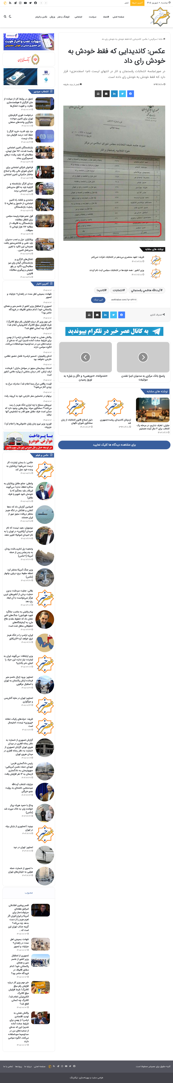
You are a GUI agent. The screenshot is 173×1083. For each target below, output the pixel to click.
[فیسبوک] (130, 93)
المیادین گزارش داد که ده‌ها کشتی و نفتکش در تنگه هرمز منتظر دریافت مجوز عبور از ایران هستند (19, 512)
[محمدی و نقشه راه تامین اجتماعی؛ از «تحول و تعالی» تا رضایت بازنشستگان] (44, 204)
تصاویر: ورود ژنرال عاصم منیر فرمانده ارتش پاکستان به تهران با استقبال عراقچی (18, 680)
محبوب (29, 893)
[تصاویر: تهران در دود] (44, 855)
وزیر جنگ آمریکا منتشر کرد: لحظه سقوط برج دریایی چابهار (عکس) (18, 573)
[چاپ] (98, 93)
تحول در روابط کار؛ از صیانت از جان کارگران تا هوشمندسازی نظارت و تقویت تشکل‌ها (18, 102)
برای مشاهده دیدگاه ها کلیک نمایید (114, 445)
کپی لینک (98, 299)
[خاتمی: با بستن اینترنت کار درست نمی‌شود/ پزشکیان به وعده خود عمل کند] (44, 470)
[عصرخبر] (160, 17)
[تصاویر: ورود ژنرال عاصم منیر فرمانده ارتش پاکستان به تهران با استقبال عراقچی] (44, 685)
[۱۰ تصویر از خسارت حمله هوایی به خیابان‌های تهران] (44, 876)
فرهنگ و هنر (63, 16)
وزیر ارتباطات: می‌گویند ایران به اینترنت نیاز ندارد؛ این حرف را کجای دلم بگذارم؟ (18, 659)
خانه (161, 39)
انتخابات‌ (118, 290)
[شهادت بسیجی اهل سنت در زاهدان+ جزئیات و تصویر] (40, 944)
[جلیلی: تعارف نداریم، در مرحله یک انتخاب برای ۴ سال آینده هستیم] (152, 410)
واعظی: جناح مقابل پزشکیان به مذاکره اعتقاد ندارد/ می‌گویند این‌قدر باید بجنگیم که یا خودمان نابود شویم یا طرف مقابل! (18, 491)
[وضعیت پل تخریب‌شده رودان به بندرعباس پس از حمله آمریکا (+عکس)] (44, 556)
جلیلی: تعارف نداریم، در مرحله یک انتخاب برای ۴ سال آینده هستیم (153, 427)
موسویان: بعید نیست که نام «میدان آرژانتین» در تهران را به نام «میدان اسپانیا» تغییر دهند (18, 531)
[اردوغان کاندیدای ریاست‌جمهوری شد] (114, 407)
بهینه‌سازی (84, 1077)
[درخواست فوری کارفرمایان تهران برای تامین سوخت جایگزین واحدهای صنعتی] (44, 120)
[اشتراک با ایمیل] (106, 93)
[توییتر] (122, 93)
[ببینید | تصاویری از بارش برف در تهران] (44, 834)
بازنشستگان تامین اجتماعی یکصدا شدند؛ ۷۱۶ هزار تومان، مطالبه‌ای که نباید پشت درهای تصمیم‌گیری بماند (18, 153)
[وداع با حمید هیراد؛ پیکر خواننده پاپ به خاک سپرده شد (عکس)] (44, 813)
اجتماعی (78, 16)
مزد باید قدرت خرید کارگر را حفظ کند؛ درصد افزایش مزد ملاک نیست (20, 134)
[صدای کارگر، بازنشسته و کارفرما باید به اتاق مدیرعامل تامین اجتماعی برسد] (44, 188)
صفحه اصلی (118, 16)
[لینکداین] (114, 93)
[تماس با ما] (5, 3)
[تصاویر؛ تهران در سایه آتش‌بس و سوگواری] (44, 706)
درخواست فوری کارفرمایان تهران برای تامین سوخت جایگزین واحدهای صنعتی (20, 118)
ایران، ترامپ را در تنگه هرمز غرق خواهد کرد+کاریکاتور (20, 636)
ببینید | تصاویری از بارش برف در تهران (19, 828)
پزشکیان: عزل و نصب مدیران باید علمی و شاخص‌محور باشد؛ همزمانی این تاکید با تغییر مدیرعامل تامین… (18, 245)
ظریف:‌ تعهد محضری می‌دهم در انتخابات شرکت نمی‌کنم (117, 257)
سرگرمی (153, 39)
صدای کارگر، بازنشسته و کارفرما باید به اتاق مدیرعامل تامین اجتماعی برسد (20, 187)
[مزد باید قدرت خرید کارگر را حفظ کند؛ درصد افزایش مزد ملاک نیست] (44, 136)
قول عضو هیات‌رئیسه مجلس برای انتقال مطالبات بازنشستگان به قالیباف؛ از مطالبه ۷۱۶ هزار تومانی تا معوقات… (19, 223)
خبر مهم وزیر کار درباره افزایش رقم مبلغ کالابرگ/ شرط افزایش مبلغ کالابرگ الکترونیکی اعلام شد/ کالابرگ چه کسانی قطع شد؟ (18, 993)
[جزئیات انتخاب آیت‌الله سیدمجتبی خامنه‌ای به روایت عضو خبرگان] (44, 792)
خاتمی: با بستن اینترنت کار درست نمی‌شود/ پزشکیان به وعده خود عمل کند (19, 466)
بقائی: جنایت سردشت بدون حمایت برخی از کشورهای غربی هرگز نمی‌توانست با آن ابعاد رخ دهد (18, 596)
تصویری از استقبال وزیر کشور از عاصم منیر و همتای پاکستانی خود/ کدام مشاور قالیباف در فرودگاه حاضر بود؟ (79, 2)
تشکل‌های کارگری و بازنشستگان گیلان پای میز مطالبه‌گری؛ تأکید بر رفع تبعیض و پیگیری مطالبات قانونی (20, 266)
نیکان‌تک (74, 1077)
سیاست (92, 16)
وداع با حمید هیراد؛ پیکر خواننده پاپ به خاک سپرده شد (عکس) (18, 808)
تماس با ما (8, 1066)
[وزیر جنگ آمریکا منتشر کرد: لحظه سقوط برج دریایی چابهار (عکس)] (44, 577)
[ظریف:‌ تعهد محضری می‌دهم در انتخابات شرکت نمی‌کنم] (156, 260)
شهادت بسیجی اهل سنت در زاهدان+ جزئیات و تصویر (19, 942)
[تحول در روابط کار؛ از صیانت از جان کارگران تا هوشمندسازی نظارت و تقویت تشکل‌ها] (44, 103)
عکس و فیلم (41, 16)
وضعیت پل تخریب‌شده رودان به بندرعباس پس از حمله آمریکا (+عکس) (19, 552)
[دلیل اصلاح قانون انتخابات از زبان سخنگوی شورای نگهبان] (76, 407)
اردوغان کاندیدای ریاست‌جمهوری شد (115, 421)
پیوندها (18, 1066)
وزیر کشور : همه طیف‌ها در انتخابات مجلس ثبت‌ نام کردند (116, 270)
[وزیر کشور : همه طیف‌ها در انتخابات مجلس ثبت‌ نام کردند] (156, 273)
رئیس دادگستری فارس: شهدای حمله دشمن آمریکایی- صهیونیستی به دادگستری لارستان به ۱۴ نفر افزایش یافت (19, 768)
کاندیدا (101, 290)
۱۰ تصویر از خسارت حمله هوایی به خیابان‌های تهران (20, 870)
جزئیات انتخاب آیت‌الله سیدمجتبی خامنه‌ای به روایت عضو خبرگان (19, 787)
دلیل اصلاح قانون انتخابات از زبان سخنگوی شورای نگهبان (77, 421)
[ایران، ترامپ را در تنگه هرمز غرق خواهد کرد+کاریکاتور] (44, 643)
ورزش (52, 16)
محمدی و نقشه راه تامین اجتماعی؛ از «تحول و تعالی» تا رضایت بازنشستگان (19, 203)
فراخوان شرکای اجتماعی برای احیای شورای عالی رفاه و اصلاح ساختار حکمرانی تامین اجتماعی (18, 170)
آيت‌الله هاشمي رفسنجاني (146, 290)
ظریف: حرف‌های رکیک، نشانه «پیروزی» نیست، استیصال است (19, 722)
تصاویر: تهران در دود (23, 847)
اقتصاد (106, 16)
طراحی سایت (97, 1077)
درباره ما (28, 1066)
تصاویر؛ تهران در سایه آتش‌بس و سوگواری (18, 699)
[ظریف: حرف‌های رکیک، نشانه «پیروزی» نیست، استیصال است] (44, 726)
